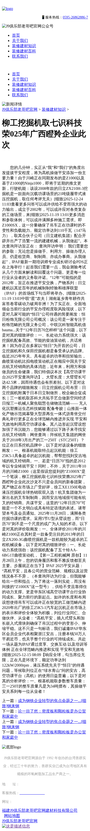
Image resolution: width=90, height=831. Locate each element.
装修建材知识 (24, 46)
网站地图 (12, 816)
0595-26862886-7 (75, 17)
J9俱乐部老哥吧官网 (20, 109)
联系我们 (20, 56)
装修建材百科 (24, 51)
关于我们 (20, 40)
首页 (16, 35)
